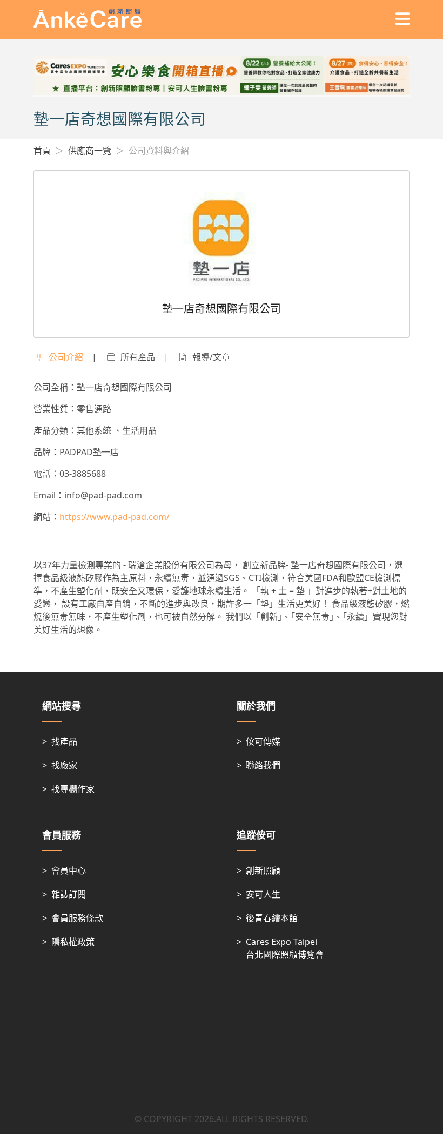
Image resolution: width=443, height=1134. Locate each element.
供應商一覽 (89, 151)
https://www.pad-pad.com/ (114, 517)
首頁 (42, 151)
